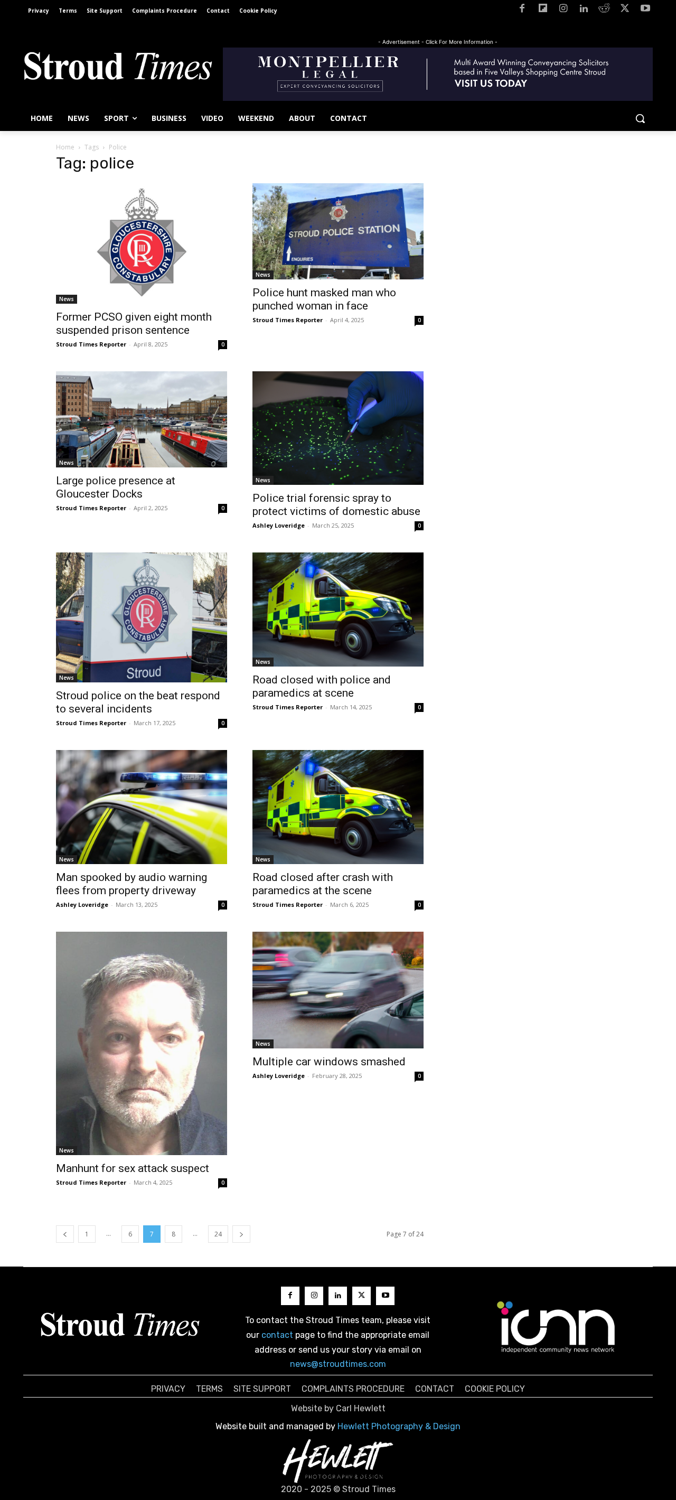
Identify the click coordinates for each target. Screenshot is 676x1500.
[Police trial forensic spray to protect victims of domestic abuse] (338, 428)
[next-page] (241, 1234)
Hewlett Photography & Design (399, 1426)
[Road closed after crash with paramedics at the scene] (338, 807)
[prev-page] (65, 1234)
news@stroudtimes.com (338, 1364)
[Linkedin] (584, 10)
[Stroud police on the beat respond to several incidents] (141, 617)
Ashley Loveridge (278, 525)
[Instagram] (563, 10)
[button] (640, 118)
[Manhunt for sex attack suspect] (141, 1043)
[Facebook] (522, 10)
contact (277, 1335)
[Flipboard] (542, 10)
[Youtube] (645, 10)
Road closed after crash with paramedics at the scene (322, 884)
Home (65, 147)
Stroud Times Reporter (91, 344)
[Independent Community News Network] (556, 1326)
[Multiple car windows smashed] (338, 990)
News (66, 299)
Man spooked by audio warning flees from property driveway (131, 884)
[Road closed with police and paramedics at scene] (338, 609)
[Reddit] (604, 10)
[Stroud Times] (117, 69)
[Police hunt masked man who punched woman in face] (338, 231)
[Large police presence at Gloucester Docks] (141, 419)
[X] (624, 10)
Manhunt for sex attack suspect (132, 1168)
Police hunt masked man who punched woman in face (324, 299)
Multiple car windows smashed (329, 1061)
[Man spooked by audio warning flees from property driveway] (141, 807)
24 (218, 1234)
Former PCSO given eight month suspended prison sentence (134, 323)
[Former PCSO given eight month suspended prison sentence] (141, 243)
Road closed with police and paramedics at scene (321, 686)
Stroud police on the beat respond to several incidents (138, 702)
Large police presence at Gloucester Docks (115, 487)
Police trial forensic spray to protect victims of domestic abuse (336, 505)
